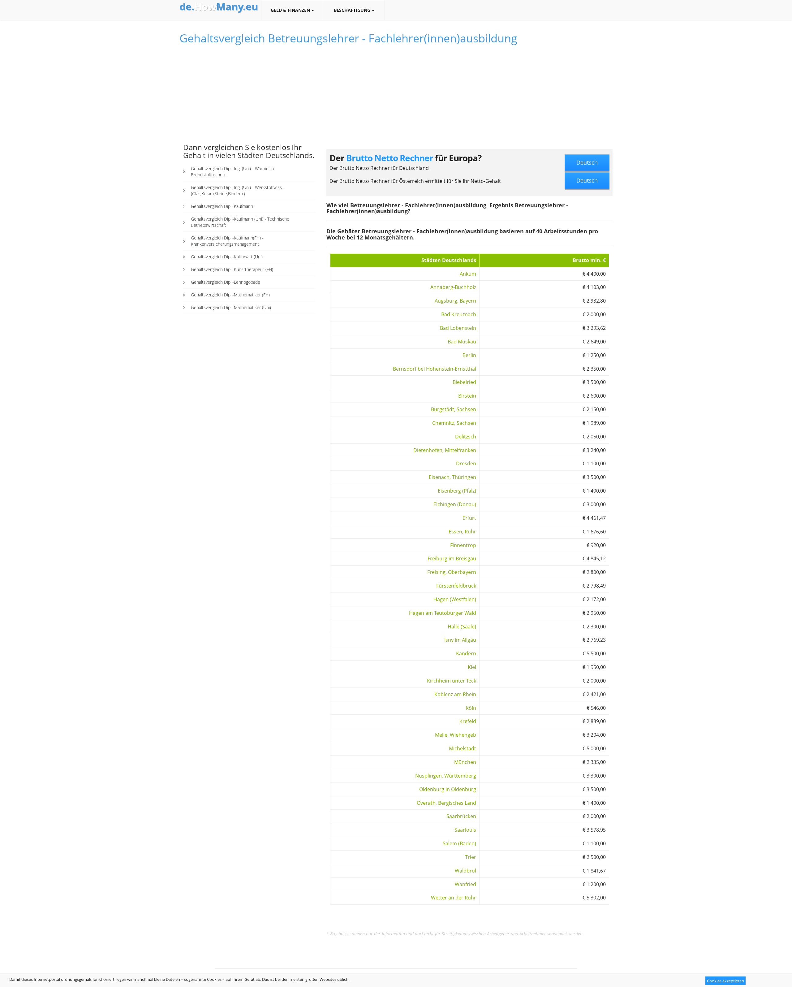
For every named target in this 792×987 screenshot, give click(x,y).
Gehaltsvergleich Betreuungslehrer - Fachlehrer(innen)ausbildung (348, 38)
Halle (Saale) (462, 626)
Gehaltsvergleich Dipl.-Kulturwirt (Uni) (227, 257)
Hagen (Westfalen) (454, 599)
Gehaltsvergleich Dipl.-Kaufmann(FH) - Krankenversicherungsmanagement (227, 241)
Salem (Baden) (459, 843)
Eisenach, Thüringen (452, 477)
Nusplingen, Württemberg (445, 775)
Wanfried (465, 884)
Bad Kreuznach (458, 314)
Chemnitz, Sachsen (454, 423)
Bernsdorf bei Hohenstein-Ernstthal (434, 368)
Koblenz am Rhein (455, 694)
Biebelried (464, 382)
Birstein (467, 395)
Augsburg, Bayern (455, 300)
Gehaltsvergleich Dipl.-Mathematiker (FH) (230, 295)
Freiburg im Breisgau (452, 558)
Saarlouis (465, 829)
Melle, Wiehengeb (455, 734)
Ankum (468, 273)
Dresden (466, 463)
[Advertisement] (249, 97)
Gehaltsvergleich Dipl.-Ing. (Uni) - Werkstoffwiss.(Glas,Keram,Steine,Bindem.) (237, 190)
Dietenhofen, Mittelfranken (444, 450)
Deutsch (587, 162)
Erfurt (469, 518)
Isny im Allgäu (460, 639)
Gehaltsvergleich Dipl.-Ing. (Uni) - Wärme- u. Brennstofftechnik (233, 172)
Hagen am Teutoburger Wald (442, 613)
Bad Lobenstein (458, 328)
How (218, 6)
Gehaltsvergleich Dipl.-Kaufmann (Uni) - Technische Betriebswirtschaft (240, 222)
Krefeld (467, 721)
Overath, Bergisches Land (446, 803)
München (465, 762)
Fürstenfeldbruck (456, 585)
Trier (470, 857)
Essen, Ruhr (462, 531)
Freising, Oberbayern (451, 572)
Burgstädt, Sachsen (453, 409)
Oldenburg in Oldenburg (447, 789)
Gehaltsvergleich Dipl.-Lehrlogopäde (225, 282)
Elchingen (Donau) (454, 504)
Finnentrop (463, 545)
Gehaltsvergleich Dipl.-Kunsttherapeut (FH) (232, 269)
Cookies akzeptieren (725, 981)
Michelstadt (462, 748)
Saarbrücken (461, 816)
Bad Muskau (462, 341)
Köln (471, 708)
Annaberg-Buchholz (453, 287)
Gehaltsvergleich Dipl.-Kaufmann (222, 206)
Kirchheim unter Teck (451, 680)
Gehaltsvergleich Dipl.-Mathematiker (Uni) (231, 307)
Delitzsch (465, 436)
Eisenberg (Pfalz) (457, 490)
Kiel (472, 667)
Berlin (469, 355)
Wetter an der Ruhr (453, 897)
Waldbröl (465, 870)
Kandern (466, 653)
